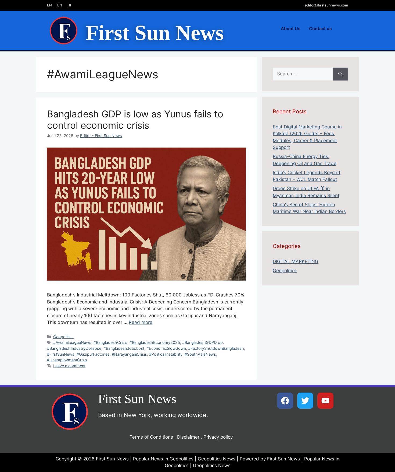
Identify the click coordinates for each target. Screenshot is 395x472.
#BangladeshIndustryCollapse (74, 348)
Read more (140, 322)
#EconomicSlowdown (166, 348)
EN (49, 5)
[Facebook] (285, 401)
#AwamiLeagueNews (72, 342)
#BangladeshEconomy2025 (155, 342)
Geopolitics (63, 336)
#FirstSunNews (60, 354)
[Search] (340, 74)
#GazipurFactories (93, 354)
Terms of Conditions (151, 437)
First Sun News (155, 32)
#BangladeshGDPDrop (202, 342)
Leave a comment (69, 365)
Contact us (320, 28)
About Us (290, 28)
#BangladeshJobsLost (123, 348)
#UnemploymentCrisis (67, 360)
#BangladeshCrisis (110, 342)
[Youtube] (325, 401)
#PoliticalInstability (165, 354)
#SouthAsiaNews (200, 354)
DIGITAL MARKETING (295, 261)
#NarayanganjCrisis (129, 354)
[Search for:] (303, 74)
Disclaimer (188, 437)
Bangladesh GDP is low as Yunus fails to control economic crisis (135, 119)
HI (69, 5)
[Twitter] (305, 401)
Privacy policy (218, 437)
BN (59, 5)
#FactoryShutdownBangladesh (216, 348)
